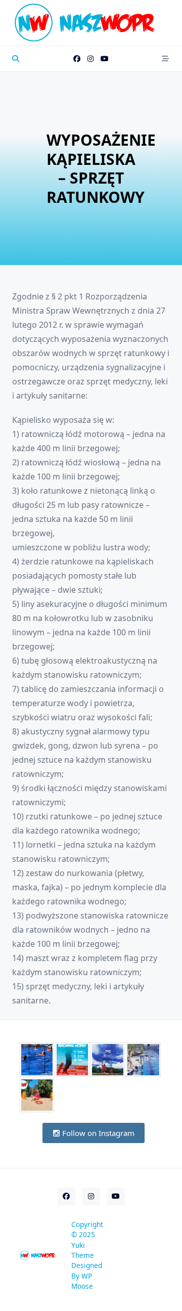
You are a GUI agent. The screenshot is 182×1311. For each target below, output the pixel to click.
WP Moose (82, 1281)
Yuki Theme (82, 1250)
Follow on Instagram (97, 1133)
